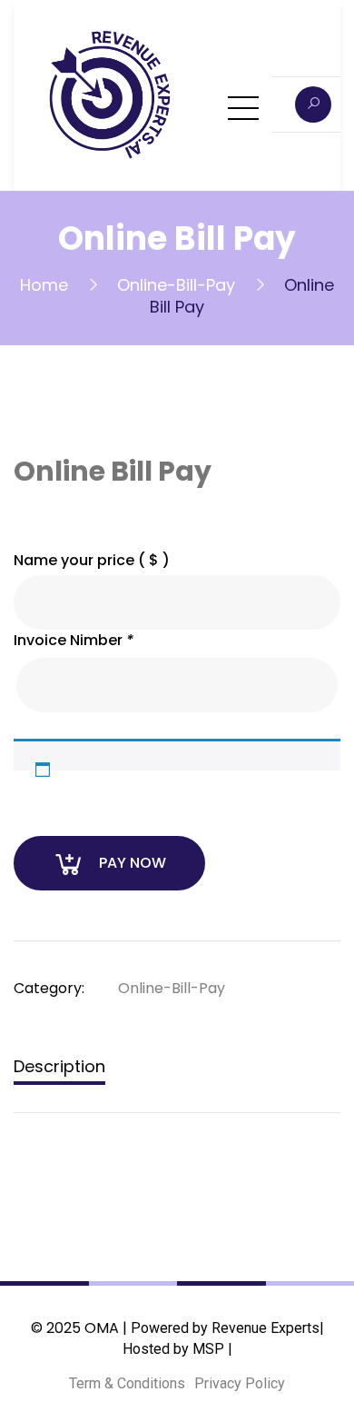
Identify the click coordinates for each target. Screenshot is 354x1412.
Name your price (92, 560)
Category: (49, 988)
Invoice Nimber (73, 640)
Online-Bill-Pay (176, 284)
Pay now (132, 862)
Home (44, 284)
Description (59, 1066)
